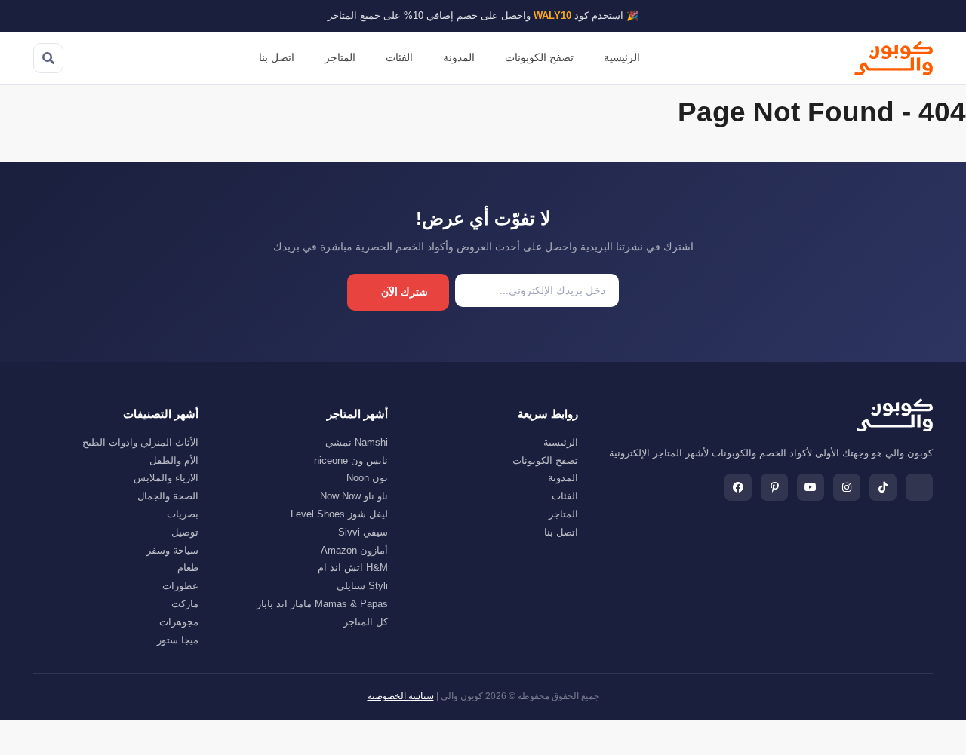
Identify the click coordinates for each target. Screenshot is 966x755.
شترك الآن (404, 292)
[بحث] (48, 58)
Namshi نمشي (356, 442)
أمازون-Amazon (354, 550)
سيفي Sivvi (363, 532)
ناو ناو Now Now (354, 496)
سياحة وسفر (172, 550)
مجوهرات (178, 622)
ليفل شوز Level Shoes (339, 514)
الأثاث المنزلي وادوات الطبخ (140, 442)
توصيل (184, 532)
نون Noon (367, 477)
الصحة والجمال (167, 496)
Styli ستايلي (362, 585)
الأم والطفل (173, 460)
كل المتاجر (365, 622)
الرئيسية (622, 57)
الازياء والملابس (166, 477)
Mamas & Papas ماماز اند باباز (322, 603)
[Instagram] (846, 487)
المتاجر (340, 57)
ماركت (184, 603)
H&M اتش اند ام (353, 567)
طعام (187, 567)
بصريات (182, 514)
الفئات (399, 57)
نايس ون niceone (351, 460)
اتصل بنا (276, 57)
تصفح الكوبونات (539, 57)
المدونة (459, 57)
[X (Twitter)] (919, 487)
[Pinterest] (774, 487)
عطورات (180, 585)
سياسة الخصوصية (401, 696)
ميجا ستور (177, 640)
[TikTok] (883, 487)
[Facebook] (738, 487)
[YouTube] (810, 487)
